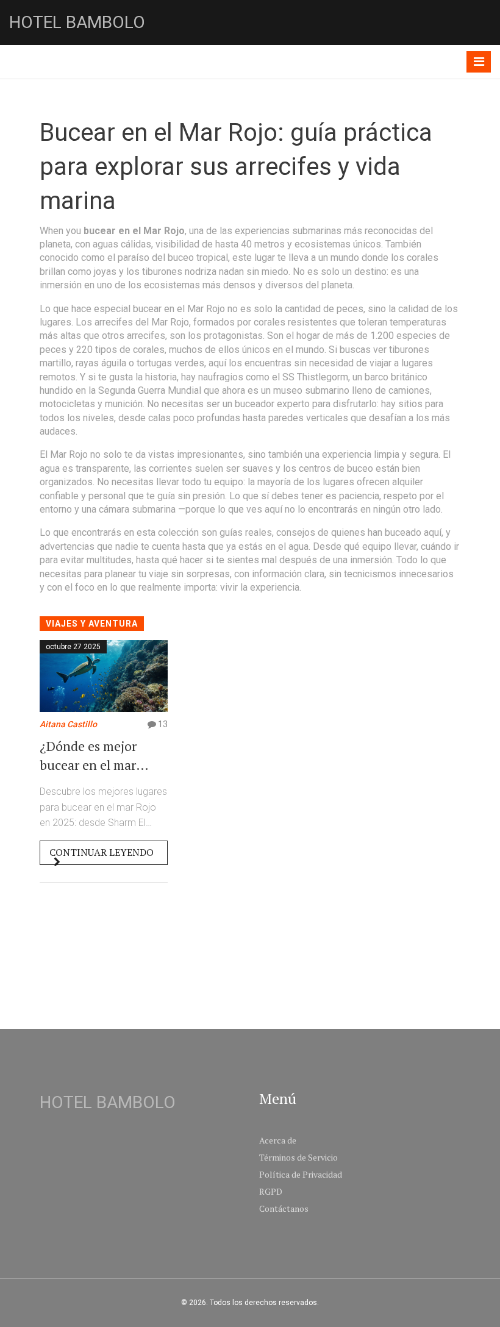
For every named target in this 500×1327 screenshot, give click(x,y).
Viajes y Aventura (92, 623)
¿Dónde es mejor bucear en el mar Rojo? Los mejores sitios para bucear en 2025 (100, 756)
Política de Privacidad (300, 1174)
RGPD (270, 1191)
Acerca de (277, 1140)
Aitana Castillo (68, 724)
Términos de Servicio (298, 1157)
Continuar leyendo (101, 852)
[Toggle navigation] (478, 62)
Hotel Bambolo (77, 22)
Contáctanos (284, 1208)
